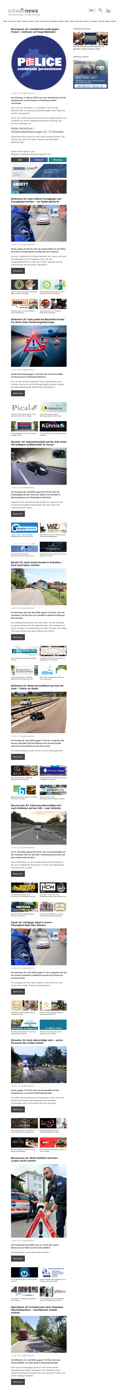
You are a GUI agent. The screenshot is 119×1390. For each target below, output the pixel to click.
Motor (101, 21)
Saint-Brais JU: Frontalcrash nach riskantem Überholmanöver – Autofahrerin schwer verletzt (37, 1310)
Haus (37, 21)
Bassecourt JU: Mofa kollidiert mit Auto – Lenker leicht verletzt (35, 1159)
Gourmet (94, 21)
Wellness (79, 21)
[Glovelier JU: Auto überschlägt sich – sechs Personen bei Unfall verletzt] (39, 1064)
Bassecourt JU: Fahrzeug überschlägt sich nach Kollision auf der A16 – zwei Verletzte (36, 806)
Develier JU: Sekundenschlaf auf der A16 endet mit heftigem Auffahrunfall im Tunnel (38, 443)
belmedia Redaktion (28, 93)
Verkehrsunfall (18, 978)
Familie (107, 21)
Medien (61, 21)
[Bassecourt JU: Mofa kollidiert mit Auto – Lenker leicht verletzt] (39, 1201)
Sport (19, 21)
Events (31, 21)
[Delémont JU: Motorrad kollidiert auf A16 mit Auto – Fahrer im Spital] (39, 712)
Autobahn (19, 854)
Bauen (113, 21)
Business (53, 21)
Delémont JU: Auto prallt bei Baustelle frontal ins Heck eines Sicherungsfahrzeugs (37, 320)
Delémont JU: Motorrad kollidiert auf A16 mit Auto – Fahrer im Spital (37, 687)
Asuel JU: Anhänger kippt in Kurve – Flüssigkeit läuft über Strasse (32, 923)
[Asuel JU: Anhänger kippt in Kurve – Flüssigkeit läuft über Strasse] (39, 946)
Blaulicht (12, 21)
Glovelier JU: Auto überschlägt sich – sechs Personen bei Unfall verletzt (37, 1041)
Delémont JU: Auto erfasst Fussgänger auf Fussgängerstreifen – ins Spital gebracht (36, 200)
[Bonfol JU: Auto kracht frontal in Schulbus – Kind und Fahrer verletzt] (39, 586)
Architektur (45, 21)
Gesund (72, 21)
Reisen (25, 21)
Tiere (66, 21)
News (5, 21)
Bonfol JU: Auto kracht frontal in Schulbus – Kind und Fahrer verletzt (37, 563)
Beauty (87, 21)
